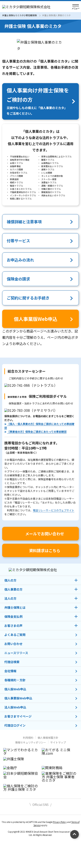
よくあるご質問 (14, 634)
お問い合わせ (13, 644)
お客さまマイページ (18, 716)
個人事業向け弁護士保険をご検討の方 (38, 101)
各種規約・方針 (14, 680)
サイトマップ (58, 742)
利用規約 (28, 737)
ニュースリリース (16, 653)
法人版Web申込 (15, 707)
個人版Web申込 (15, 689)
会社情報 (10, 671)
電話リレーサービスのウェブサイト (53, 510)
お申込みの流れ (20, 260)
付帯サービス (18, 240)
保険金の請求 (18, 279)
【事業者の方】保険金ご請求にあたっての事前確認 (37, 431)
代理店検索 (11, 662)
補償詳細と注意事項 (24, 221)
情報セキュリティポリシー (30, 742)
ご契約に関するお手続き (28, 298)
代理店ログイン (14, 725)
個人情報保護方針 (48, 737)
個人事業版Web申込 (18, 698)
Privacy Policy (60, 822)
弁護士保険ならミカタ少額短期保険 (19, 15)
